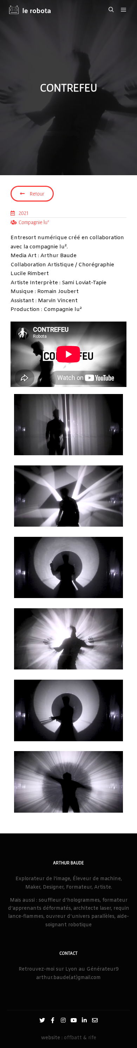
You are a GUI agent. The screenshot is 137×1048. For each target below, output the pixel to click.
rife (92, 1038)
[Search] (111, 9)
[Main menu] (123, 9)
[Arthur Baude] (30, 10)
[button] (32, 194)
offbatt (73, 1038)
